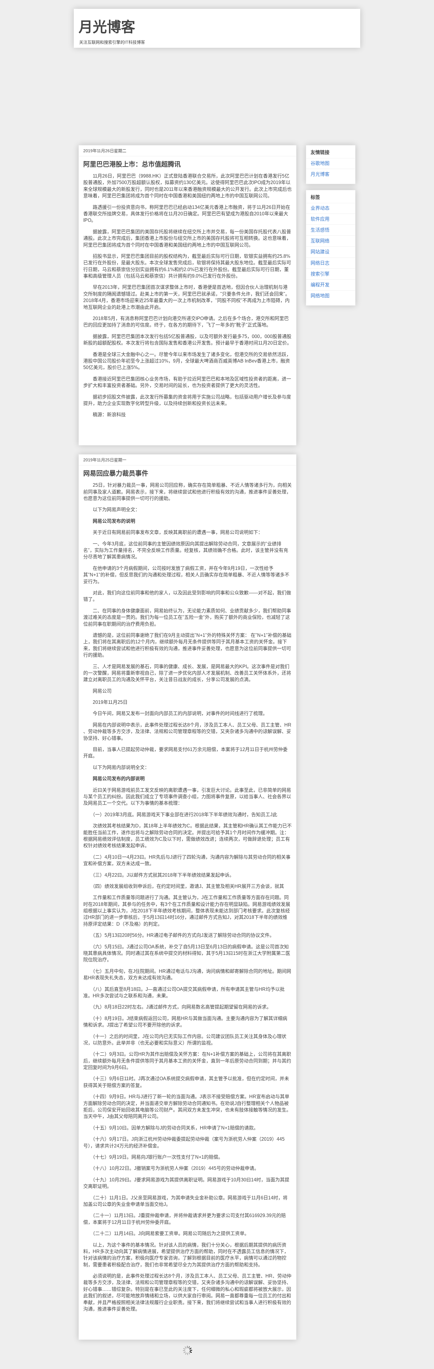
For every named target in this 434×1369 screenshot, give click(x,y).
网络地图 (320, 295)
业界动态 (320, 208)
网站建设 (320, 251)
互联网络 (320, 240)
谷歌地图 (320, 163)
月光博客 (107, 27)
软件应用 (320, 219)
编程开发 (320, 284)
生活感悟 (320, 229)
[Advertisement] (217, 92)
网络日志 (320, 262)
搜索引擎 (320, 273)
